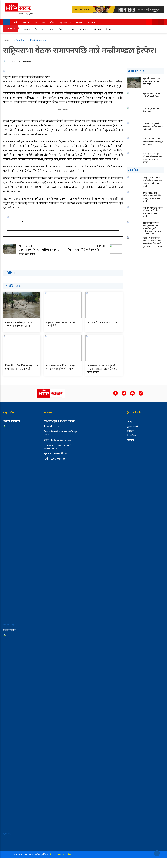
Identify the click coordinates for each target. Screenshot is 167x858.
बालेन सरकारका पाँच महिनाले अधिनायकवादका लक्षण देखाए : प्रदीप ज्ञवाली (102, 369)
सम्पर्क (59, 854)
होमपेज (15, 22)
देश (43, 22)
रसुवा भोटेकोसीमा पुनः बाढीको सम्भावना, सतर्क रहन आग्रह (19, 324)
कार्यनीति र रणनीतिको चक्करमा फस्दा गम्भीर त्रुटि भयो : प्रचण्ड (61, 367)
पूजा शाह (7, 834)
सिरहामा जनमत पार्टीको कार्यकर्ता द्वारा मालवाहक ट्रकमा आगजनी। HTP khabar (152, 182)
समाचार (26, 22)
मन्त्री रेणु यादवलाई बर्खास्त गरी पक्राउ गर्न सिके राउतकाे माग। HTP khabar (153, 212)
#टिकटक (97, 29)
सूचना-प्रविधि (65, 22)
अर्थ (36, 22)
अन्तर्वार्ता (91, 22)
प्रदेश (52, 22)
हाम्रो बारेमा (67, 854)
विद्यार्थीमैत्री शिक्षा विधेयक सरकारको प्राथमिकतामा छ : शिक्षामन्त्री (21, 367)
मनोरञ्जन (79, 22)
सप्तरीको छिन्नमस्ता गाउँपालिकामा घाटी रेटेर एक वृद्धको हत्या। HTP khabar (152, 197)
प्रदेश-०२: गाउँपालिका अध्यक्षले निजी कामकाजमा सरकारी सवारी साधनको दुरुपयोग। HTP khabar (153, 242)
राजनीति (130, 440)
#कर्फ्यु (50, 29)
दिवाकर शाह (8, 625)
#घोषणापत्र (39, 29)
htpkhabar (13, 61)
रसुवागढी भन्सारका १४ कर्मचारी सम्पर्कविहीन (61, 324)
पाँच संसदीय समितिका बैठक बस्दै (102, 322)
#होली (72, 29)
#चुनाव (108, 29)
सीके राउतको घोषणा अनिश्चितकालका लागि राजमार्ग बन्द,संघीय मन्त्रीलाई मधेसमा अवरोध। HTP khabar (152, 228)
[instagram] (8, 235)
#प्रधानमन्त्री (84, 29)
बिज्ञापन (53, 854)
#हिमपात (61, 29)
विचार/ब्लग (131, 436)
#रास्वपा (27, 29)
